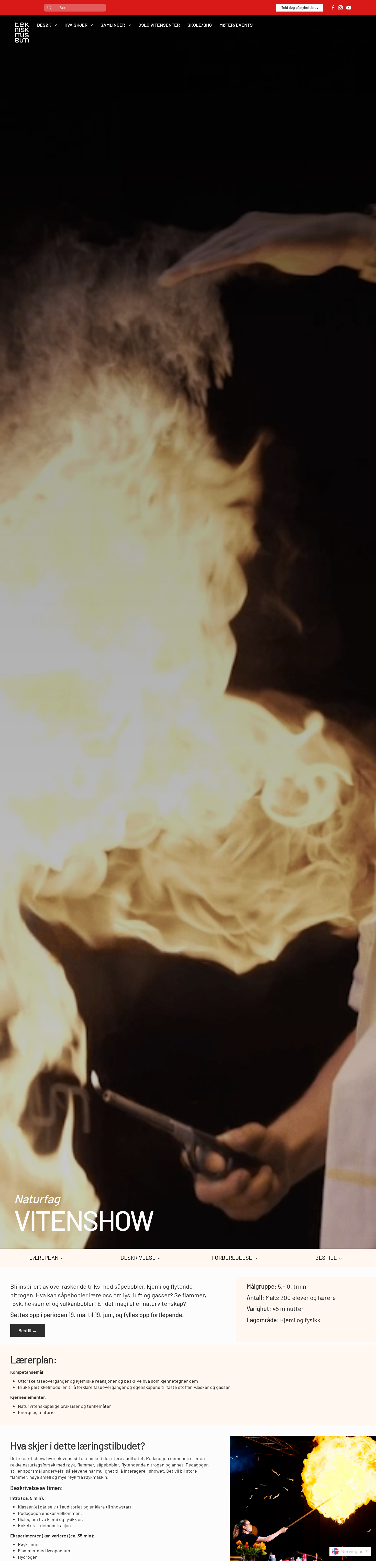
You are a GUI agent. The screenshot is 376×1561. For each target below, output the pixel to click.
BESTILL (326, 1257)
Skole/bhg (199, 25)
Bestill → (27, 1330)
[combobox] (75, 8)
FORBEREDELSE (232, 1257)
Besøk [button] (44, 25)
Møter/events (236, 25)
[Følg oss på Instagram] (340, 7)
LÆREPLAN (44, 1257)
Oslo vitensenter (159, 25)
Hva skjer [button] (75, 25)
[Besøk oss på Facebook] (333, 7)
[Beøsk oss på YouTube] (348, 7)
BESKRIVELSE (138, 1257)
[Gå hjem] (21, 33)
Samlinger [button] (113, 25)
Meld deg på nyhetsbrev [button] (299, 7)
